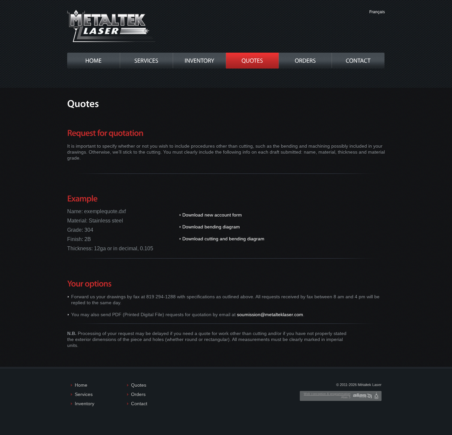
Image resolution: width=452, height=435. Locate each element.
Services (84, 394)
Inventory (84, 403)
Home (81, 385)
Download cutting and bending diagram (223, 238)
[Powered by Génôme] (377, 396)
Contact (139, 403)
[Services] (146, 61)
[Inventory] (199, 61)
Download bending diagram (211, 226)
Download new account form (212, 215)
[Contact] (358, 61)
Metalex (111, 26)
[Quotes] (252, 61)
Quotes (138, 385)
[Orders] (305, 61)
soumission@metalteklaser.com (270, 314)
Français (377, 12)
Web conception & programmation (327, 394)
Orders (138, 394)
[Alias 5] (363, 396)
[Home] (93, 61)
